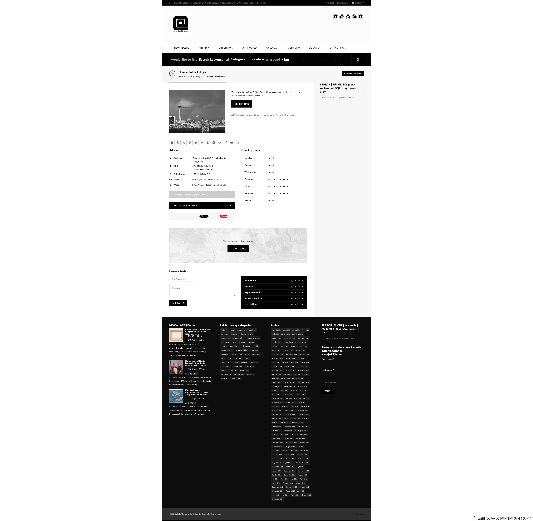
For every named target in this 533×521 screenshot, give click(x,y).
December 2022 (289, 382)
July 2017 (286, 463)
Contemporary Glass (228, 342)
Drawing (251, 342)
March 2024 (305, 362)
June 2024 (275, 362)
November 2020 (277, 414)
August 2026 (276, 330)
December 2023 (302, 366)
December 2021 (277, 398)
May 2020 (305, 418)
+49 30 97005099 (201, 174)
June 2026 (296, 330)
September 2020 (303, 414)
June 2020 (296, 418)
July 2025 (275, 346)
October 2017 (290, 459)
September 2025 (290, 342)
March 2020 (285, 422)
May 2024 (285, 362)
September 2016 (290, 475)
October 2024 (304, 354)
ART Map (204, 47)
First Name (327, 359)
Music (223, 358)
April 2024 (294, 362)
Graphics (256, 346)
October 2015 (304, 487)
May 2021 (285, 406)
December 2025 (289, 338)
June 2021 (275, 406)
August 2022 (302, 386)
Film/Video (246, 346)
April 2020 (275, 422)
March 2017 (285, 467)
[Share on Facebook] (172, 142)
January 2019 (300, 439)
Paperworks (254, 362)
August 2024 (290, 358)
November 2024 (291, 354)
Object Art (238, 358)
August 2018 (290, 447)
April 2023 (275, 378)
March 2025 (276, 350)
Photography (237, 366)
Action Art (224, 330)
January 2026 (276, 338)
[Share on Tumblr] (207, 142)
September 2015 (277, 491)
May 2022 (294, 390)
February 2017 (297, 467)
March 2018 (305, 451)
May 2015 (285, 495)
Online (247, 358)
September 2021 (277, 402)
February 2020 (297, 422)
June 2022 (284, 390)
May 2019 (294, 435)
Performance (225, 366)
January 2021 (289, 410)
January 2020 (276, 426)
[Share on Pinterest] (190, 142)
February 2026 (297, 334)
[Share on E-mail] (231, 142)
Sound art (250, 374)
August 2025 (302, 342)
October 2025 (276, 342)
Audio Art (252, 330)
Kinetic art (224, 354)
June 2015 (275, 495)
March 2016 (276, 483)
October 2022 (276, 386)
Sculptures (233, 370)
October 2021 (304, 398)
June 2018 (275, 451)
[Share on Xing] (225, 142)
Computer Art (226, 338)
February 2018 (277, 455)
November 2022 (303, 382)
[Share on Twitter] (184, 142)
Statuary (224, 378)
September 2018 (277, 447)
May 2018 (285, 451)
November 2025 (303, 338)
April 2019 (303, 435)
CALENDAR (272, 47)
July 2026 (286, 330)
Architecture (242, 330)
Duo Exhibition (235, 346)
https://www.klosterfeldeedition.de (209, 184)
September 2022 (290, 386)
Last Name (327, 370)
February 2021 (277, 410)
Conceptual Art (238, 338)
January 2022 (300, 394)
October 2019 (276, 431)
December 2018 (277, 443)
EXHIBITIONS (225, 47)
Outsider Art (225, 362)
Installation (254, 350)
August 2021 (290, 402)
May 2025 (294, 346)
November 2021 (291, 398)
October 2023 (290, 370)
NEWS (230, 358)
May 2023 (305, 374)
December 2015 (277, 487)
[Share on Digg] (201, 142)
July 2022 (275, 390)
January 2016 (300, 483)
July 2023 (286, 374)
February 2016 (288, 483)
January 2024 (289, 366)
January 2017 (276, 471)
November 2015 (291, 487)
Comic (250, 334)
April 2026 (275, 334)
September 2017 (303, 459)
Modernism (256, 354)
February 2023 (297, 378)
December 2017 (302, 455)
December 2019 (289, 426)
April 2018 (294, 451)
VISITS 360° (294, 47)
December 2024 (277, 354)
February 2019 (288, 439)
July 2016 (275, 479)
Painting (236, 362)
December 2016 (289, 471)
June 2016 (284, 479)
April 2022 (303, 390)
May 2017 (305, 463)
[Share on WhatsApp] (178, 142)
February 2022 (288, 394)
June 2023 (296, 374)
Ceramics (224, 334)
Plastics (224, 370)
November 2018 (291, 443)
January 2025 (300, 350)
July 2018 (300, 447)
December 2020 (302, 410)
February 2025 (288, 350)
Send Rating (178, 303)
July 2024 (300, 358)
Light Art (234, 354)
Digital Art (242, 342)
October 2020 (290, 414)
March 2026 (285, 334)
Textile (232, 378)
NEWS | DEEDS (181, 47)
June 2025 (284, 346)
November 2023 (277, 370)
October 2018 (304, 443)
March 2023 (285, 378)
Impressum (342, 2)
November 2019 (303, 426)
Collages (234, 334)
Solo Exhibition (226, 374)
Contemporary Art (195, 76)
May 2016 (294, 479)
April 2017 (275, 467)
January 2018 (289, 455)
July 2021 (300, 402)
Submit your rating (354, 73)
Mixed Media (244, 354)
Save (225, 216)
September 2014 (277, 499)
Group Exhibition (227, 350)
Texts (239, 378)
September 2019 (290, 431)
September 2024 (277, 358)
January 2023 (276, 382)
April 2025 (303, 346)
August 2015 (290, 491)
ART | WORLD (249, 47)
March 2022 (276, 394)
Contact (330, 2)
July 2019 (275, 435)
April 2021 (294, 406)
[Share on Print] (237, 142)
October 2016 (276, 475)
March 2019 (276, 439)
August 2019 (302, 431)
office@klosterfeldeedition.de (206, 179)
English (358, 2)
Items (180, 76)
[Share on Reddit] (219, 142)
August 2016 (302, 475)
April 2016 (303, 479)
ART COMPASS (338, 47)
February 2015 (306, 495)
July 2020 (286, 418)
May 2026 (305, 330)
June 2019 (284, 435)
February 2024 (277, 366)
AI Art (233, 330)
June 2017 (296, 463)
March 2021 (305, 406)
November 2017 (277, 459)
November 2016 (303, 471)
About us (315, 47)
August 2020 (276, 418)
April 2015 (294, 495)
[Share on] (213, 142)
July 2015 (300, 491)
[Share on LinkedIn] (195, 142)
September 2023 (303, 370)
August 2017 (276, 463)
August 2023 (276, 374)
